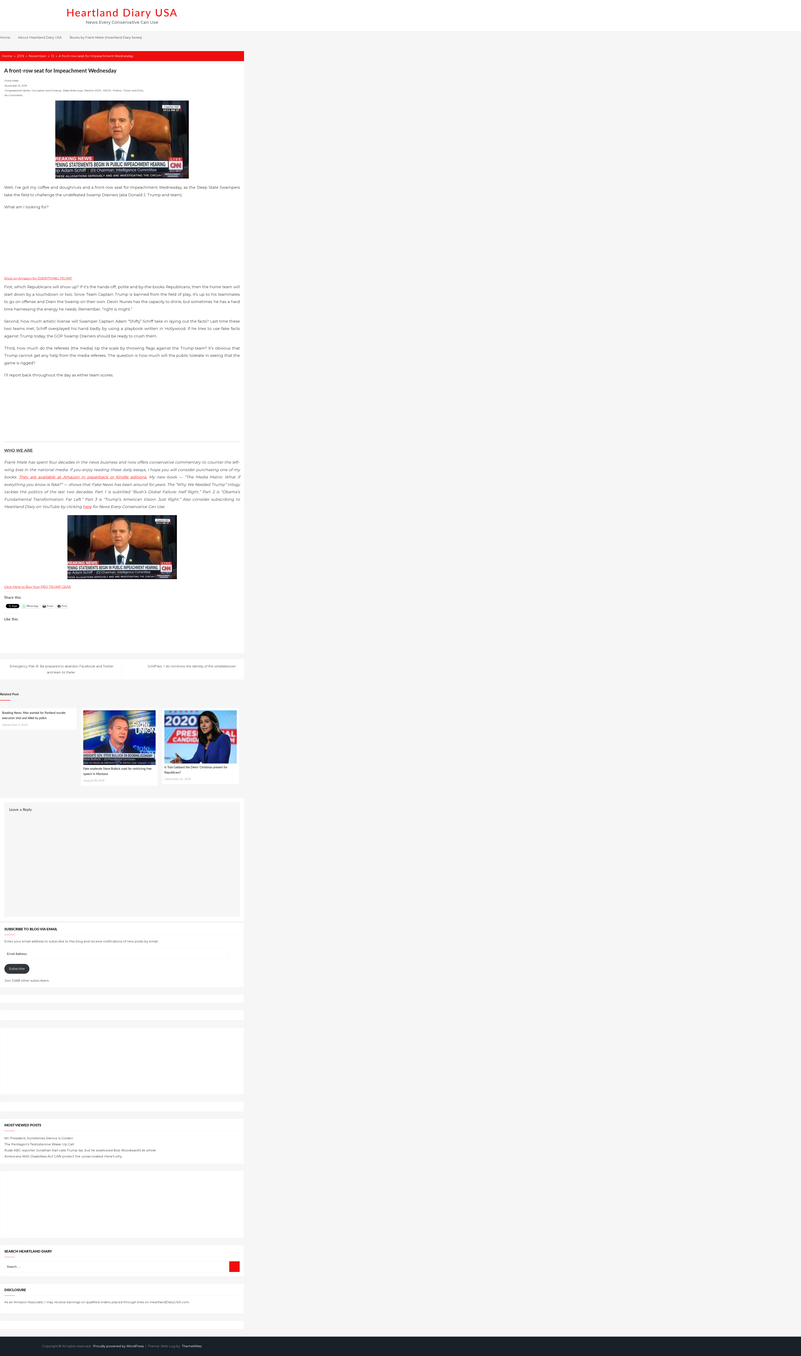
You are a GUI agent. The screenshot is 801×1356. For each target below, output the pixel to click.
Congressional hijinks (17, 90)
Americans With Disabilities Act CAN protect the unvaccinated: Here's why (63, 1156)
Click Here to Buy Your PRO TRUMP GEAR (37, 587)
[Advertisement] (122, 244)
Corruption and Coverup (46, 90)
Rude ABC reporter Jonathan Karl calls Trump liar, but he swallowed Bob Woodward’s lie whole (80, 1150)
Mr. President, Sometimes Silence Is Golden (38, 1138)
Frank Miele (11, 80)
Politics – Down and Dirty (128, 90)
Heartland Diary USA (122, 13)
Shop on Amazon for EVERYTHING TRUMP (38, 278)
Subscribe (17, 969)
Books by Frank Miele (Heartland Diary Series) (106, 37)
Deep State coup (73, 90)
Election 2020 (92, 90)
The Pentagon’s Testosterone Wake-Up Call (39, 1144)
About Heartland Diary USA (40, 37)
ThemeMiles (192, 1346)
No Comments (13, 95)
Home (5, 37)
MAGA (107, 90)
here (87, 506)
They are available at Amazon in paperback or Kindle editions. (83, 477)
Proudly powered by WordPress (119, 1346)
